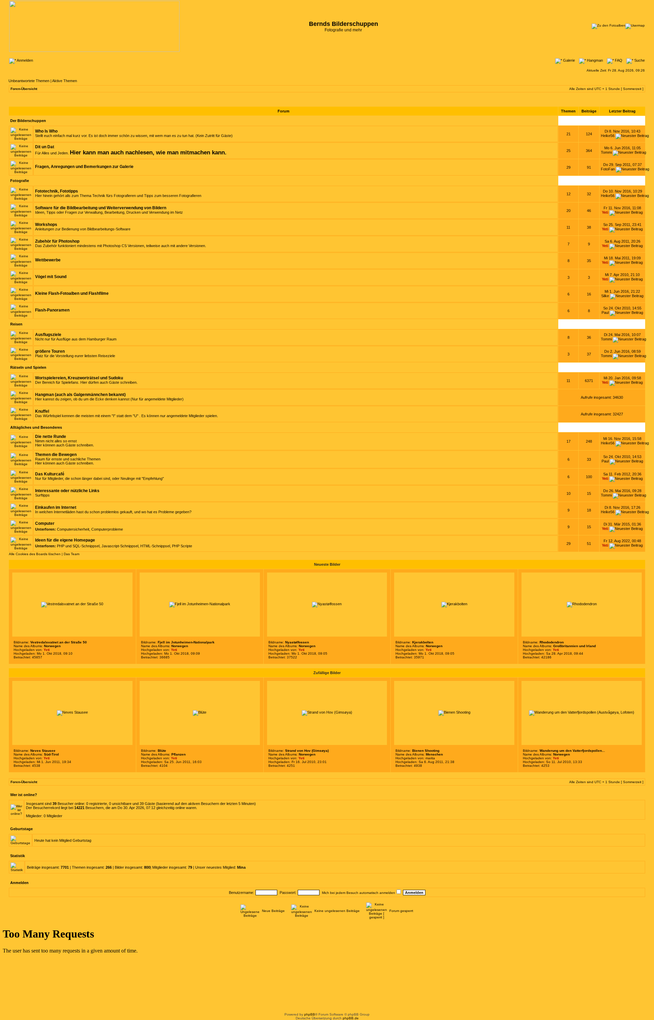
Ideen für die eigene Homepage (65, 540)
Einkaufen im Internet (55, 507)
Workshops (46, 224)
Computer (44, 523)
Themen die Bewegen (56, 454)
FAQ (618, 60)
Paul (605, 312)
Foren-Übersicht (24, 89)
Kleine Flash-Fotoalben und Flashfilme (72, 293)
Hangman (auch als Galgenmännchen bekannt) (80, 394)
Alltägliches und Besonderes (36, 427)
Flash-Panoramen (52, 310)
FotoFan (608, 169)
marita (430, 758)
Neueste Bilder (327, 564)
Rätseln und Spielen (28, 367)
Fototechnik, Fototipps (56, 191)
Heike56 (607, 136)
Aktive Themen (64, 81)
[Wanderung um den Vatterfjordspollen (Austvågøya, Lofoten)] (581, 712)
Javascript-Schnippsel (120, 546)
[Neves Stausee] (72, 712)
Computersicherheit (73, 529)
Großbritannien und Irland (574, 646)
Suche (639, 60)
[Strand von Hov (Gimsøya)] (327, 712)
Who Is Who (46, 131)
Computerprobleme (107, 529)
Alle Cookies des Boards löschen (35, 554)
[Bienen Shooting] (454, 712)
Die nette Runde (50, 436)
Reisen (16, 324)
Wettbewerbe (48, 260)
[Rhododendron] (582, 604)
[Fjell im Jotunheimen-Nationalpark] (199, 604)
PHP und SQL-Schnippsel (78, 546)
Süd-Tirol (51, 754)
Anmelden (24, 60)
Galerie (568, 60)
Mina (241, 867)
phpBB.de (351, 1018)
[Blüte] (199, 712)
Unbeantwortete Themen (29, 81)
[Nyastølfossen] (327, 604)
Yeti (605, 212)
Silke (605, 296)
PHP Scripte (182, 546)
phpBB (309, 1014)
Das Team (71, 554)
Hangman (594, 60)
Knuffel (42, 411)
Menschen (434, 754)
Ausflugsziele (48, 334)
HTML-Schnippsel (155, 546)
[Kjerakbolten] (454, 604)
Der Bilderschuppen (28, 121)
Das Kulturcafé (49, 474)
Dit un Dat (44, 146)
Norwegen (52, 646)
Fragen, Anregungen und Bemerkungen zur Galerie (84, 166)
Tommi (606, 152)
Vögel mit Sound (50, 276)
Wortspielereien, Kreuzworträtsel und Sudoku (79, 378)
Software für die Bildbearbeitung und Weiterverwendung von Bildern (100, 207)
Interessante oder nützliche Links (67, 490)
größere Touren (50, 351)
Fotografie (19, 181)
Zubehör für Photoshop (57, 241)
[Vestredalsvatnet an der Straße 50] (72, 604)
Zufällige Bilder (327, 673)
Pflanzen (178, 754)
